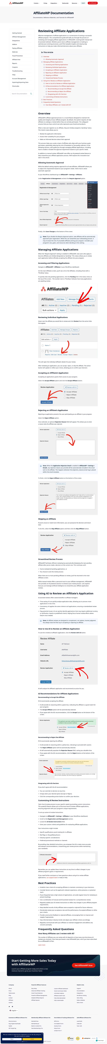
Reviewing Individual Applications (56, 67)
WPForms (56, 1021)
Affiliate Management (19, 37)
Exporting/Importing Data (20, 82)
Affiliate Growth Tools (59, 995)
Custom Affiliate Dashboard (61, 988)
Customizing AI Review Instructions (56, 97)
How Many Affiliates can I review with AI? (58, 105)
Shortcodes (15, 86)
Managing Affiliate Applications (53, 62)
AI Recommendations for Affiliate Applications (60, 86)
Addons (14, 44)
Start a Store (80, 1002)
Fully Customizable (59, 1000)
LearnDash (79, 1021)
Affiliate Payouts (35, 1000)
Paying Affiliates (17, 48)
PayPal (10, 1026)
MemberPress (34, 1021)
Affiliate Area (16, 59)
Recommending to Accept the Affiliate (59, 89)
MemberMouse (35, 1023)
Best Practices (47, 99)
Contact (10, 998)
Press (10, 990)
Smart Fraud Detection (37, 993)
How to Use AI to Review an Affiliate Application (60, 83)
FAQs (13, 75)
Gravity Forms (57, 1026)
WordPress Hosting (81, 995)
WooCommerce (12, 1021)
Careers (10, 1002)
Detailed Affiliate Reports (37, 998)
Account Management (19, 78)
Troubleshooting (17, 71)
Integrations (16, 40)
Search (31, 94)
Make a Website (81, 1000)
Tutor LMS (79, 1026)
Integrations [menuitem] (54, 3)
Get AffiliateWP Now (84, 965)
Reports (14, 63)
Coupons (15, 67)
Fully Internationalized (59, 998)
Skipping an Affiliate (52, 75)
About (10, 988)
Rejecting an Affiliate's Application (56, 73)
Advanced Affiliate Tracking (38, 990)
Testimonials (12, 993)
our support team (52, 877)
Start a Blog (80, 998)
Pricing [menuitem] (45, 3)
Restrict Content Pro (36, 1026)
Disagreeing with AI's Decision (57, 94)
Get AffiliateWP (93, 3)
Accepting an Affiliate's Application (56, 70)
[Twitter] (10, 1006)
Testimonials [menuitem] (65, 3)
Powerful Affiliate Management (39, 995)
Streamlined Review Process (54, 78)
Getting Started (17, 33)
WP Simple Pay (12, 1028)
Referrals (15, 52)
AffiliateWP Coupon (45, 1041)
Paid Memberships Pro (37, 1028)
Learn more (41, 945)
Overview (46, 56)
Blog (10, 995)
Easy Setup (34, 988)
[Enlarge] (96, 183)
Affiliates (11, 1000)
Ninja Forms (57, 1028)
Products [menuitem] (36, 3)
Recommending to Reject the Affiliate (59, 91)
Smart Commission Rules (60, 991)
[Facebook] (13, 1006)
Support (79, 988)
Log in (83, 3)
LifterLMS (79, 1023)
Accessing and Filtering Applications (57, 64)
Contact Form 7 (58, 1030)
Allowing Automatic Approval (55, 59)
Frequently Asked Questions (52, 102)
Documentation (81, 990)
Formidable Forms (58, 1023)
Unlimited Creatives (59, 993)
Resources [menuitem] (74, 3)
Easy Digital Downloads (14, 1023)
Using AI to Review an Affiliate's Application (56, 81)
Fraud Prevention (17, 56)
